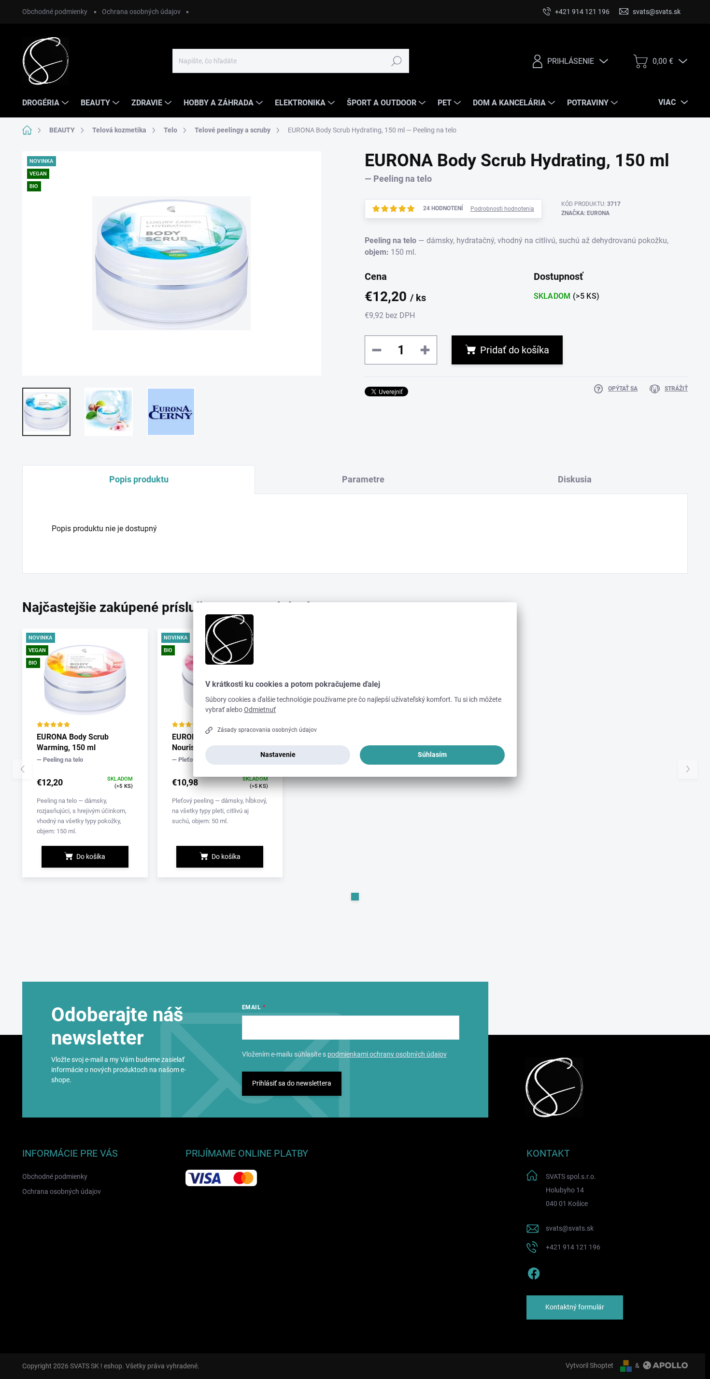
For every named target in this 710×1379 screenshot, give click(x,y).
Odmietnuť (260, 709)
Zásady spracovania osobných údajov (267, 729)
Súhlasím (432, 754)
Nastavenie (278, 754)
